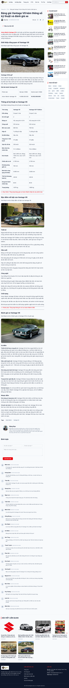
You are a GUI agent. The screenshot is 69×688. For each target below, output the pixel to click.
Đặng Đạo (12, 426)
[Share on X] (40, 20)
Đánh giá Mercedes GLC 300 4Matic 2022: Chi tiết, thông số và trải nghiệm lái (25, 636)
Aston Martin (9, 420)
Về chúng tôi (27, 671)
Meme (50, 86)
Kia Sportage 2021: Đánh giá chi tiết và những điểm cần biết (8, 657)
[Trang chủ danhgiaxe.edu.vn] (4, 2)
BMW (58, 90)
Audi (55, 95)
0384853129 (55, 674)
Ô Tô (32, 2)
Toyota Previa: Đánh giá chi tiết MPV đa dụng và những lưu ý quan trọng (59, 636)
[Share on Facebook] (38, 20)
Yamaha (61, 93)
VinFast (62, 95)
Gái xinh (50, 95)
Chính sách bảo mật (28, 674)
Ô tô (8, 9)
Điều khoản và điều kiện (29, 676)
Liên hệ (25, 678)
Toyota (57, 98)
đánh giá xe (62, 88)
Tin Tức (43, 2)
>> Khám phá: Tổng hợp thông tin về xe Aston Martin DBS (18, 307)
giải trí (53, 90)
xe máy (50, 88)
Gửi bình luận (7, 458)
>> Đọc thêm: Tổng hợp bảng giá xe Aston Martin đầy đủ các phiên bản (22, 192)
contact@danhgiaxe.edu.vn (56, 672)
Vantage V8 (16, 420)
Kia (58, 95)
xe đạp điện (56, 88)
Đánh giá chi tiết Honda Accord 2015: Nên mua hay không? (25, 657)
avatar (56, 93)
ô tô (49, 90)
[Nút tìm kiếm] (66, 2)
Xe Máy (11, 2)
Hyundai (62, 98)
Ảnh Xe (37, 2)
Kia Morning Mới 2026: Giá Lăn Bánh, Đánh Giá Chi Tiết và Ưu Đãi (42, 636)
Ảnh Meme (51, 93)
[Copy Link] (43, 20)
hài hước (54, 86)
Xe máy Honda (51, 98)
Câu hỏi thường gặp (28, 680)
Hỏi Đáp (49, 2)
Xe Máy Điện (18, 2)
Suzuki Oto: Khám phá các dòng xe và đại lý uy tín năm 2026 (8, 636)
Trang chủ (26, 2)
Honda (60, 86)
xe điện (62, 90)
